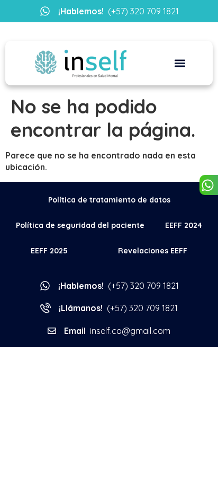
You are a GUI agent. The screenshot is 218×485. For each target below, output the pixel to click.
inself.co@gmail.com (117, 330)
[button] (179, 63)
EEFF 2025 (49, 250)
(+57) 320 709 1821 (118, 11)
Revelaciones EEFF (152, 250)
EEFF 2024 (183, 225)
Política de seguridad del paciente (80, 225)
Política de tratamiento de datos (109, 200)
